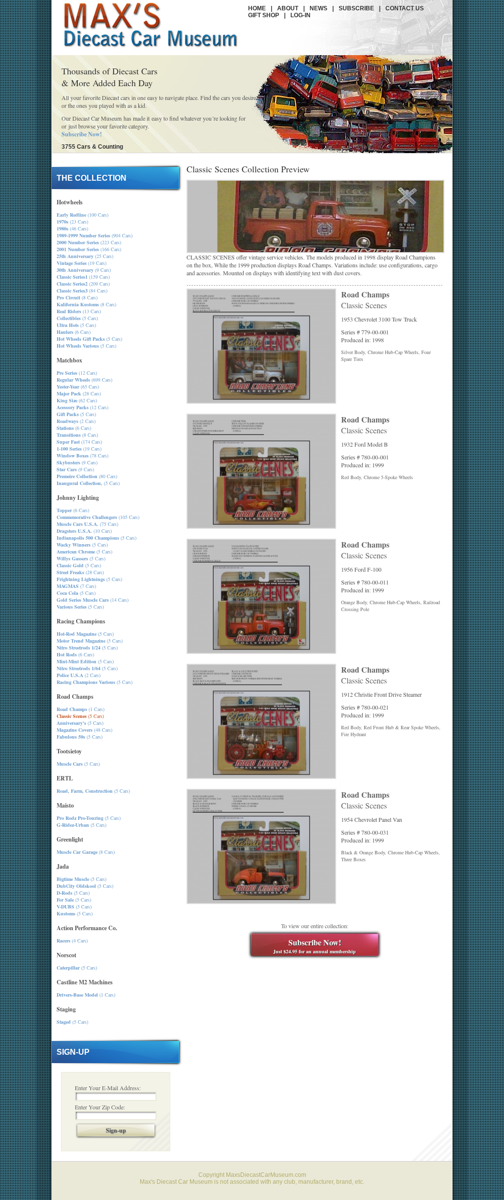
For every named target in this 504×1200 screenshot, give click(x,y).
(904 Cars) (94, 235)
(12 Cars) (77, 372)
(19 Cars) (81, 262)
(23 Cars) (72, 221)
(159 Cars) (83, 276)
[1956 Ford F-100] (261, 651)
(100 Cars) (82, 214)
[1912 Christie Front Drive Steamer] (261, 776)
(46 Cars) (72, 228)
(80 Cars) (87, 476)
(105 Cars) (98, 517)
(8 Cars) (77, 297)
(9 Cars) (84, 269)
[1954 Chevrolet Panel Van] (261, 902)
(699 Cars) (84, 379)
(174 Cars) (79, 441)
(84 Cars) (82, 290)
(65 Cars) (78, 386)
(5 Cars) (77, 318)
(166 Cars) (89, 249)
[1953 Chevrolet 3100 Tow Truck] (261, 401)
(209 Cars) (83, 283)
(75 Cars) (87, 523)
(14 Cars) (92, 599)
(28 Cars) (79, 393)
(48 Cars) (84, 729)
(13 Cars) (79, 311)
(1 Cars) (80, 709)
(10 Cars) (84, 530)
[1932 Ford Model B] (261, 526)
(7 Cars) (76, 586)
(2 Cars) (76, 421)
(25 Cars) (85, 256)
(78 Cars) (82, 455)
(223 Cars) (89, 242)
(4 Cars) (72, 940)
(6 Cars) (74, 331)
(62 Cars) (77, 400)
